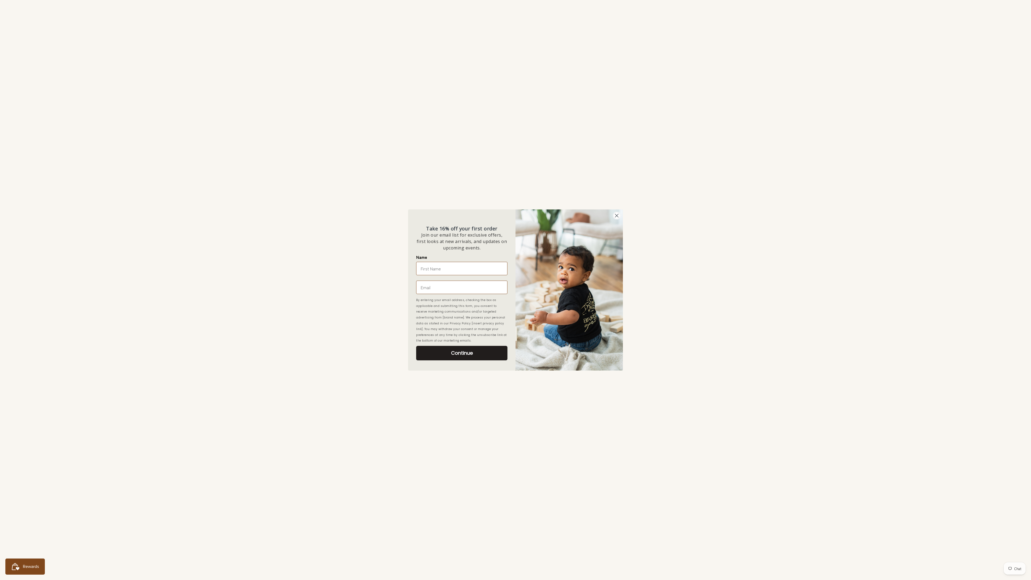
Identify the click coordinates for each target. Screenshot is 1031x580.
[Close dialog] (617, 216)
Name (421, 257)
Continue (462, 353)
